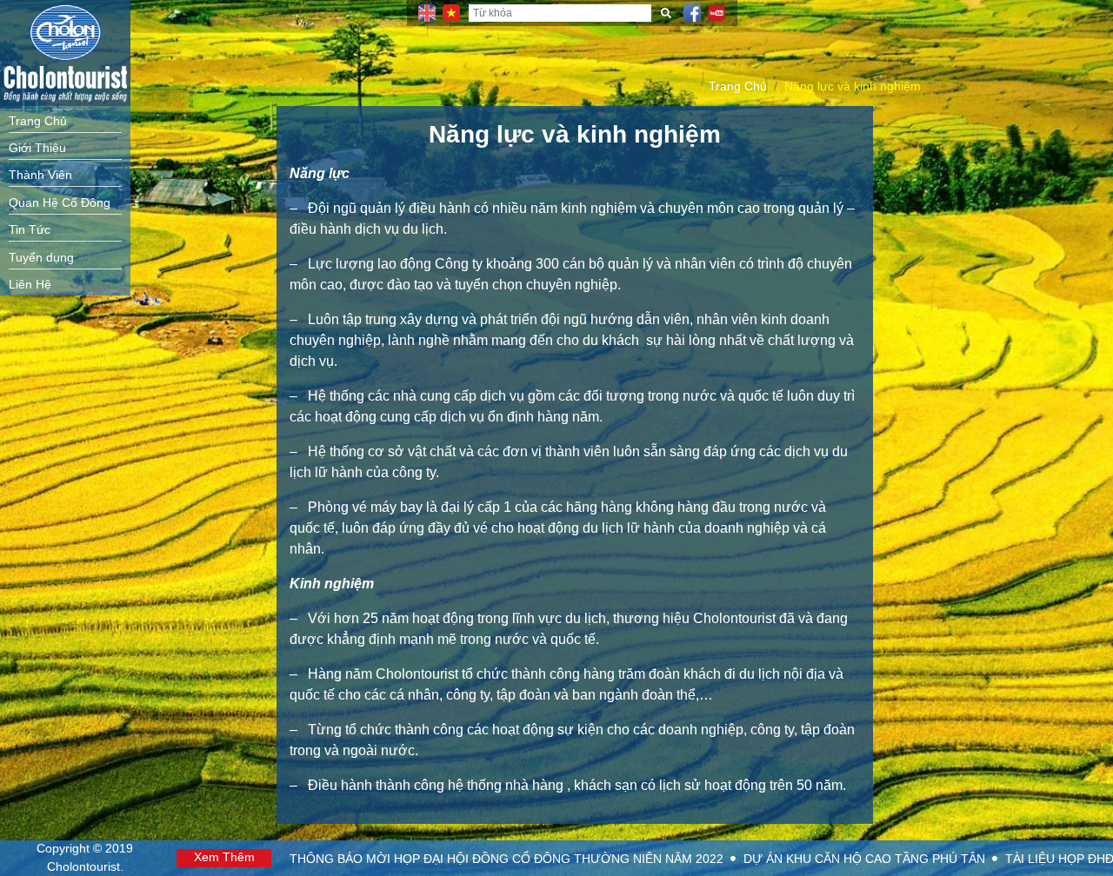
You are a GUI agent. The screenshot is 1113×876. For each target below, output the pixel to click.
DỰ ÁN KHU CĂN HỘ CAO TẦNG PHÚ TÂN (515, 859)
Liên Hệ (30, 284)
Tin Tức (29, 229)
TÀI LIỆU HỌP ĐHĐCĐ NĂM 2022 (749, 859)
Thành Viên (40, 175)
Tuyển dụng (41, 257)
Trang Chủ (38, 121)
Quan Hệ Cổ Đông (59, 202)
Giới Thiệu (37, 148)
